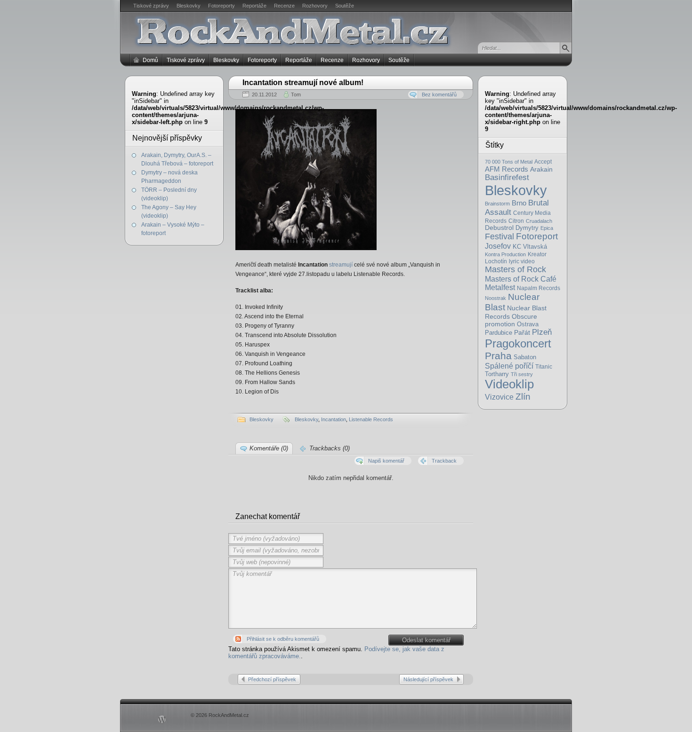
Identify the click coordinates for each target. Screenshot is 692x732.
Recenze (284, 5)
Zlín (523, 396)
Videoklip (509, 384)
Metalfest (500, 287)
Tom (296, 94)
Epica (546, 228)
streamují (341, 264)
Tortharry (497, 374)
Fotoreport (537, 236)
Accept (543, 161)
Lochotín (496, 261)
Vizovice (499, 397)
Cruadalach (539, 221)
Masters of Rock (515, 269)
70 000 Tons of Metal (508, 162)
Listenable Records (371, 419)
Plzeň (542, 332)
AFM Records (506, 169)
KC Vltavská (530, 246)
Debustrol (499, 227)
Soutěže (344, 5)
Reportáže (254, 5)
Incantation (333, 419)
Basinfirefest (507, 177)
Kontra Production (505, 254)
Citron (516, 221)
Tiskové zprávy (151, 5)
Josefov (498, 246)
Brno (519, 203)
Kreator (537, 254)
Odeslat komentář (426, 640)
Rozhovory (315, 5)
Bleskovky (189, 5)
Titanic (543, 367)
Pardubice (498, 332)
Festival (499, 236)
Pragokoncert (518, 343)
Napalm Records (538, 288)
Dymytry (527, 227)
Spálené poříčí (509, 366)
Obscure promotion (511, 320)
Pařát (522, 332)
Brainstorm (497, 203)
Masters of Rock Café (520, 279)
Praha (498, 355)
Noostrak (495, 298)
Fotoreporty (221, 5)
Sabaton (525, 357)
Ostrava (528, 324)
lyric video (522, 261)
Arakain (541, 169)
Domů (150, 60)
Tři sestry (522, 374)
